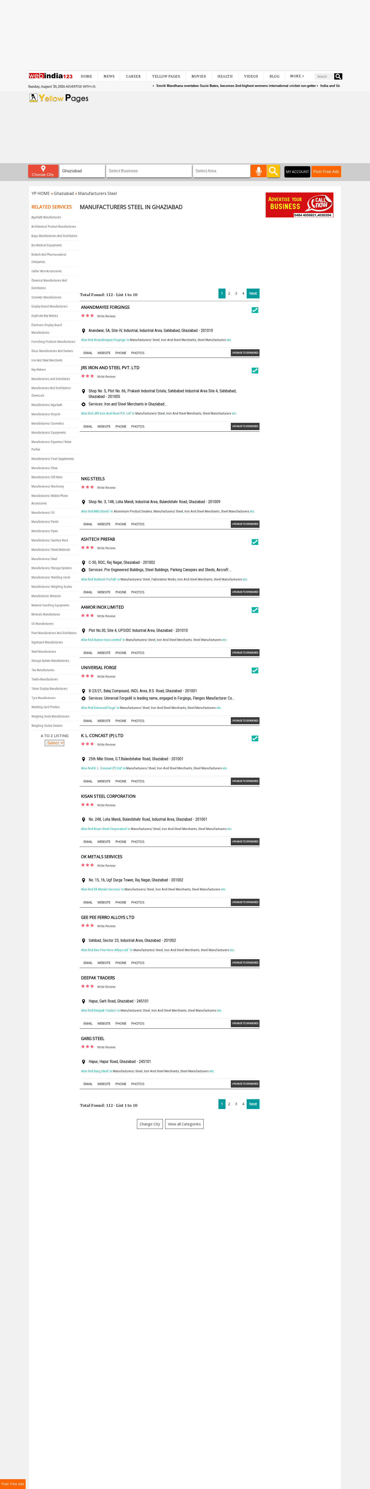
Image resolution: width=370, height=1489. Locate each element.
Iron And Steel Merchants (46, 360)
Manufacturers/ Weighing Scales (51, 586)
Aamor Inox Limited (102, 607)
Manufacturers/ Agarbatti (46, 405)
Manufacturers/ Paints (45, 522)
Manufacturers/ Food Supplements (52, 459)
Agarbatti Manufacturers (46, 217)
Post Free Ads (326, 171)
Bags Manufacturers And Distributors (54, 236)
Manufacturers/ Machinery (47, 486)
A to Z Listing (54, 735)
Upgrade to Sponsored (245, 352)
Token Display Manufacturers (49, 688)
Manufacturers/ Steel (44, 559)
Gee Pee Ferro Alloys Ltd (107, 917)
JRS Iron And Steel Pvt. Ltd (110, 367)
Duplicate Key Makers (44, 316)
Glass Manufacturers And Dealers (52, 351)
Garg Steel (92, 1038)
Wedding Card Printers (45, 707)
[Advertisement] (185, 35)
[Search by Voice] (259, 171)
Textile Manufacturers (44, 679)
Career (133, 76)
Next (253, 293)
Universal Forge (99, 667)
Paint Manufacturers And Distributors (54, 633)
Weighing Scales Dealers (47, 726)
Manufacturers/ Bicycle (45, 414)
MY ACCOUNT (297, 171)
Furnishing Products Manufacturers (53, 341)
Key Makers (38, 369)
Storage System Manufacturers (50, 661)
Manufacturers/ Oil (43, 512)
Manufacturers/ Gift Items (47, 477)
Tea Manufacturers (43, 670)
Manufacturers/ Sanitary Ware (49, 540)
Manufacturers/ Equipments (48, 432)
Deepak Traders (98, 978)
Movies (199, 76)
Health (225, 76)
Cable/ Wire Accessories (46, 271)
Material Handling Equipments (50, 605)
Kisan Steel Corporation (108, 796)
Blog (274, 76)
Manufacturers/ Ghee (44, 468)
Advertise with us (81, 86)
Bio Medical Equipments (46, 245)
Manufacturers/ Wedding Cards (50, 577)
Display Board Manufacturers (49, 306)
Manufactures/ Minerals (46, 596)
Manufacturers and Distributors (50, 379)
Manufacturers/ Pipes (44, 531)
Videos (251, 76)
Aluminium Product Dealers (133, 511)
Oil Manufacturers (42, 624)
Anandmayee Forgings (105, 307)
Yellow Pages (166, 76)
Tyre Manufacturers (43, 698)
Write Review (106, 316)
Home (86, 76)
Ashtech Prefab (98, 539)
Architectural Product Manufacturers (53, 226)
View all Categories (184, 1123)
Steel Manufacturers (43, 651)
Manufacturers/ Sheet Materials (50, 549)
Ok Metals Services (101, 856)
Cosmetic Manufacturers (46, 297)
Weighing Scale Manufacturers (50, 716)
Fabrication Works (164, 579)
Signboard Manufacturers (47, 642)
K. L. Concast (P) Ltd (102, 735)
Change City (150, 1123)
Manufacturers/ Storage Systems (51, 568)
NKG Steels (93, 478)
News (109, 76)
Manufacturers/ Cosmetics (47, 423)
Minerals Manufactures (45, 614)
